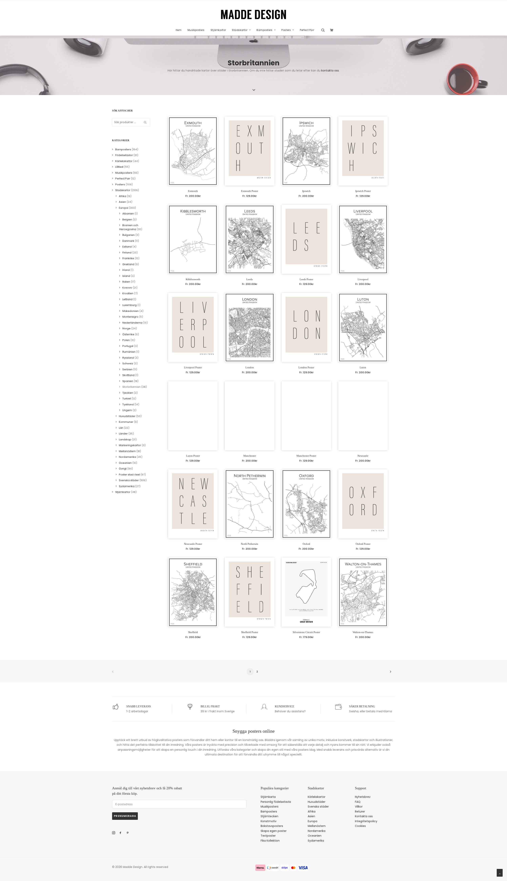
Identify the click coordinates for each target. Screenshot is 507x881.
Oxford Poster (363, 543)
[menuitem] (178, 30)
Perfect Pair (307, 30)
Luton (363, 367)
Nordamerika (316, 831)
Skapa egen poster (274, 831)
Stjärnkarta (268, 797)
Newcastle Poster (193, 543)
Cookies (360, 826)
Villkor (359, 807)
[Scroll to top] (500, 872)
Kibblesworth (193, 279)
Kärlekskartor (316, 797)
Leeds (249, 279)
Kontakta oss (364, 816)
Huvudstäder (316, 802)
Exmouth (193, 191)
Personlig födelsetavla (276, 802)
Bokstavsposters (272, 826)
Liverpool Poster (193, 367)
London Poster (306, 367)
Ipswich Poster (363, 191)
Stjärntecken (269, 816)
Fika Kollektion (270, 841)
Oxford (306, 543)
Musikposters (196, 30)
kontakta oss (330, 70)
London (249, 367)
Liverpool (363, 279)
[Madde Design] (253, 14)
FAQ (357, 802)
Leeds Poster (306, 279)
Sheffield (193, 632)
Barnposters (264, 30)
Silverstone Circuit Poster (306, 632)
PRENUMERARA (125, 816)
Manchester (249, 455)
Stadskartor (240, 30)
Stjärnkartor (218, 30)
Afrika (311, 811)
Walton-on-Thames (363, 632)
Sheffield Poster (249, 632)
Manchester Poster (306, 455)
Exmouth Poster (249, 191)
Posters (286, 30)
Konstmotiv (268, 821)
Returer (360, 811)
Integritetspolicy (366, 821)
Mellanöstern (317, 826)
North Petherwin (249, 543)
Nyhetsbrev (363, 797)
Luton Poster (193, 455)
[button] (324, 30)
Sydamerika (316, 841)
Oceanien (314, 836)
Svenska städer (318, 807)
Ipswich (306, 191)
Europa (312, 821)
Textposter (268, 836)
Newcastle (362, 455)
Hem (179, 30)
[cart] (330, 30)
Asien (311, 816)
